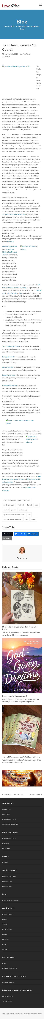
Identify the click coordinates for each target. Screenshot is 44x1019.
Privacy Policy (7, 996)
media (6, 510)
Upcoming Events (8, 982)
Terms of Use (7, 1001)
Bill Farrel (5, 843)
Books (4, 919)
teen (26, 519)
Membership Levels (9, 968)
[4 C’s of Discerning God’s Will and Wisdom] (22, 729)
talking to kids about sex (13, 519)
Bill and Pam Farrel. (16, 1013)
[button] (40, 5)
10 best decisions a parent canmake (17, 500)
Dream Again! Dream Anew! (14, 696)
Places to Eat (7, 886)
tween (33, 519)
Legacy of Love (34, 794)
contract (21, 505)
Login (4, 963)
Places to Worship (9, 876)
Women (7, 56)
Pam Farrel (26, 54)
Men (4, 944)
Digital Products (8, 914)
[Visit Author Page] (22, 550)
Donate (5, 862)
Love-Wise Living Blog (10, 900)
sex (29, 514)
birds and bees (9, 505)
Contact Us (6, 809)
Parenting (5, 939)
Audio (4, 934)
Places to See (7, 881)
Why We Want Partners (10, 824)
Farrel (29, 505)
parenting (23, 510)
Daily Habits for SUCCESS (12, 794)
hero (36, 505)
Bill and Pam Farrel (9, 819)
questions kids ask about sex (14, 514)
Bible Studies (7, 929)
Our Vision (6, 814)
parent (13, 510)
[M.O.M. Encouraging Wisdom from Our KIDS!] (22, 598)
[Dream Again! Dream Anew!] (22, 666)
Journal (9, 252)
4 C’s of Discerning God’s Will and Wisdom (21, 757)
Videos (4, 924)
